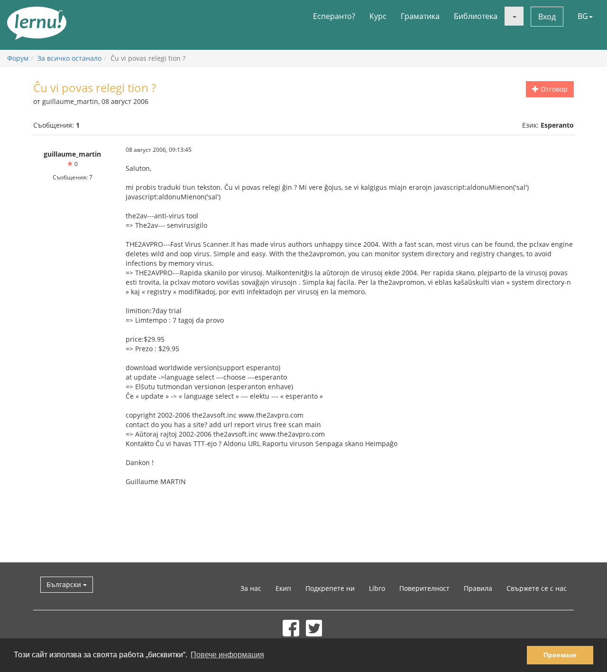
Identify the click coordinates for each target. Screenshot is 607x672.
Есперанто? (334, 16)
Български (64, 584)
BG (583, 16)
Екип (283, 588)
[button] (514, 16)
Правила (478, 588)
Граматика (420, 16)
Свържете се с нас (536, 588)
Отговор (553, 88)
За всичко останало (69, 58)
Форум (17, 58)
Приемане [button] (560, 655)
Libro (377, 588)
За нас (250, 588)
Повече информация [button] (227, 655)
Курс (377, 16)
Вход (547, 16)
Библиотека (475, 16)
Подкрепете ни (330, 588)
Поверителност (424, 588)
